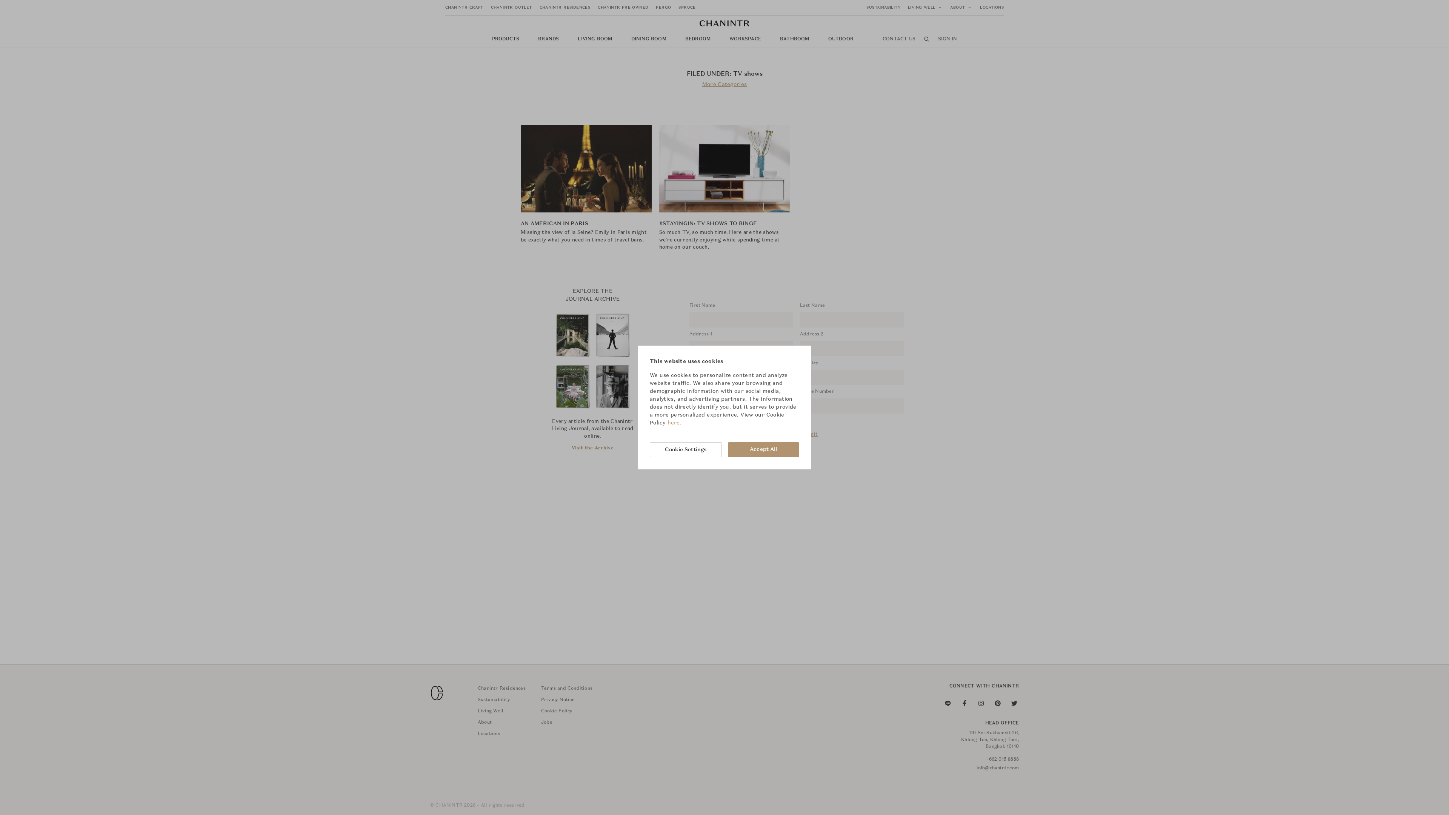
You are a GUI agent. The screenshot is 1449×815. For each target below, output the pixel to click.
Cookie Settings (685, 449)
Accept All (763, 449)
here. (675, 423)
